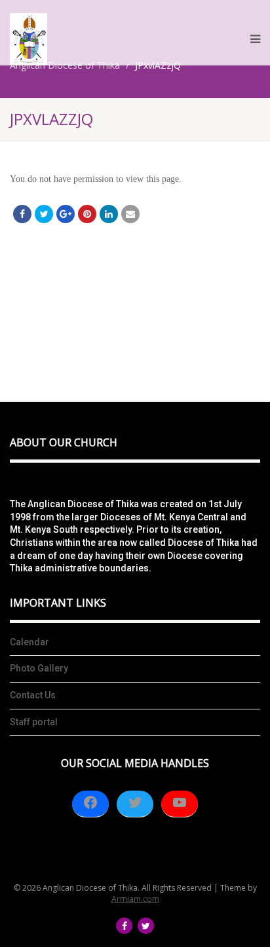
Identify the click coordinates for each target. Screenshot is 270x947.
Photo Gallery (39, 668)
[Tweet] (44, 214)
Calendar (29, 642)
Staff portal (34, 722)
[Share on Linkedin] (109, 214)
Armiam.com (135, 898)
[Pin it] (87, 214)
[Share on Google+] (65, 214)
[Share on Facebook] (22, 214)
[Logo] (28, 39)
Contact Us (33, 695)
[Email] (130, 214)
